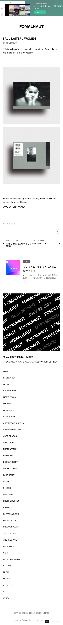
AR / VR (6, 481)
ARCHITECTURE (10, 540)
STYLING (7, 565)
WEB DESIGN (8, 494)
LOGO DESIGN (9, 475)
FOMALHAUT (31, 26)
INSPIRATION (8, 410)
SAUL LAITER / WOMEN (14, 206)
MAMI (5, 371)
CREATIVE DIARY (10, 390)
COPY (5, 552)
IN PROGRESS (9, 416)
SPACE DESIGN (9, 533)
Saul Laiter (50, 49)
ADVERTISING (9, 442)
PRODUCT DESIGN (11, 526)
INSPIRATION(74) (9, 224)
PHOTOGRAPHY (10, 449)
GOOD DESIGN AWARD (12, 559)
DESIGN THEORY (10, 462)
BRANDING (8, 455)
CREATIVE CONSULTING (13, 423)
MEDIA (6, 384)
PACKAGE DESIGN (11, 513)
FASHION (7, 403)
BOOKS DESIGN (10, 520)
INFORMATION (9, 377)
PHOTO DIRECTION (11, 501)
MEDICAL (7, 578)
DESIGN (6, 507)
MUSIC (6, 572)
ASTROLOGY (8, 546)
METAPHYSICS (9, 397)
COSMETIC (7, 585)
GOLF (5, 591)
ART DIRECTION (10, 436)
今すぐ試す (40, 12)
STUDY (6, 598)
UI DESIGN (7, 488)
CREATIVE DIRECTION (12, 429)
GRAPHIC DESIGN (10, 468)
